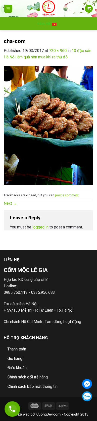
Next (10, 203)
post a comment (67, 195)
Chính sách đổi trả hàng (27, 377)
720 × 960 (58, 50)
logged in (40, 227)
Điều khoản (17, 367)
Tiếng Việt (44, 23)
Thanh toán (16, 349)
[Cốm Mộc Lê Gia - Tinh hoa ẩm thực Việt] (48, 8)
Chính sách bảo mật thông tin (32, 386)
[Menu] (8, 9)
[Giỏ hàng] (89, 9)
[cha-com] (48, 125)
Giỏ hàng (14, 358)
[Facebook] (87, 384)
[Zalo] (87, 396)
